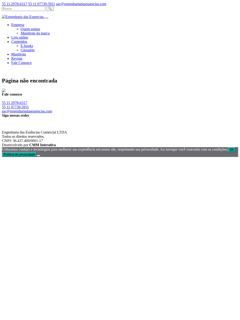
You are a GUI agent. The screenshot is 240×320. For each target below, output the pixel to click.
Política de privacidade (19, 154)
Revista (16, 58)
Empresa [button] (17, 25)
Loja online (19, 37)
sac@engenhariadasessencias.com (81, 4)
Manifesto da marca (35, 33)
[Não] (38, 155)
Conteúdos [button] (19, 42)
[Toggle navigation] (46, 18)
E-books (27, 46)
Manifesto (18, 54)
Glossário (28, 50)
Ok (232, 149)
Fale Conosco (21, 63)
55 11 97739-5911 (41, 4)
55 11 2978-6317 (14, 4)
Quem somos (30, 29)
